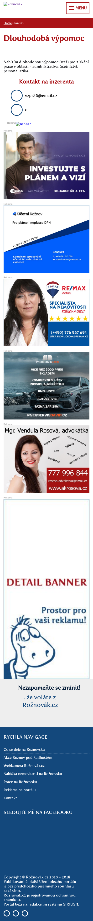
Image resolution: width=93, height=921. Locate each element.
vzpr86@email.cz (41, 95)
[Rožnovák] (13, 4)
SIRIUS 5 (70, 904)
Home (8, 23)
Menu (81, 8)
